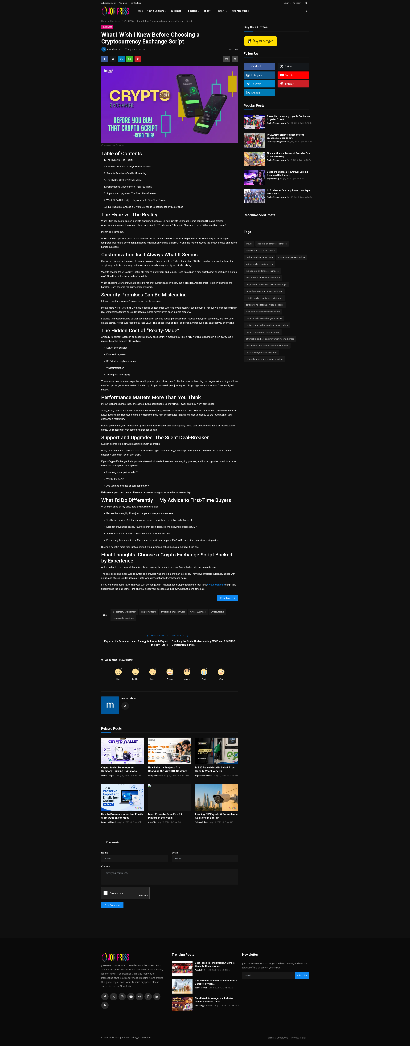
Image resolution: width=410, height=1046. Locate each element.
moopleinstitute (155, 775)
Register (297, 2)
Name (104, 852)
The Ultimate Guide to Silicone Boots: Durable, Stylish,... (216, 982)
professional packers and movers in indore (267, 325)
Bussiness (115, 21)
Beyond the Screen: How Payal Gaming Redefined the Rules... (287, 173)
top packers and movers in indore (262, 270)
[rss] (105, 1005)
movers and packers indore (291, 257)
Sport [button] (207, 11)
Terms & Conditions (277, 1037)
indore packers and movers (259, 264)
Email (175, 852)
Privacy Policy (298, 1037)
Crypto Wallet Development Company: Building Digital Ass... (120, 769)
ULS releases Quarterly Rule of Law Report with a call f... (289, 192)
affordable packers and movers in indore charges (270, 338)
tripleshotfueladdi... (204, 775)
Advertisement (108, 2)
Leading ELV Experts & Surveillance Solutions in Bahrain (216, 816)
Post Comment (112, 905)
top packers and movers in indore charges (266, 284)
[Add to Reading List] (235, 59)
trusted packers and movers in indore (264, 291)
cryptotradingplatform (123, 618)
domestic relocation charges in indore (264, 318)
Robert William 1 (108, 822)
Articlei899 (200, 970)
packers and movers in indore (272, 243)
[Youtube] (131, 996)
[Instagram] (122, 996)
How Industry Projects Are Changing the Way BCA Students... (168, 769)
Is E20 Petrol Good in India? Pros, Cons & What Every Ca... (215, 769)
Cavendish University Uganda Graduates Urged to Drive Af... (288, 118)
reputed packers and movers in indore (264, 359)
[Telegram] (139, 996)
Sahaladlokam (201, 822)
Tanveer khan (201, 987)
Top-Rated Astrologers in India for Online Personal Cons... (214, 1000)
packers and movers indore (259, 257)
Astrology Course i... (204, 1005)
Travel (249, 243)
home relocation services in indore (262, 332)
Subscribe (302, 975)
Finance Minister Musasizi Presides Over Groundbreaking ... (289, 155)
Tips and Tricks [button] (240, 11)
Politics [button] (192, 11)
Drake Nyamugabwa (276, 123)
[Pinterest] (148, 996)
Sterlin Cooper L (108, 775)
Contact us (136, 2)
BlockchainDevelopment (124, 611)
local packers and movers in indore (263, 311)
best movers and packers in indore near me (267, 345)
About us (123, 2)
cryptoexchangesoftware (173, 611)
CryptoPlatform (148, 611)
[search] (306, 11)
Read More (226, 598)
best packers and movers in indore (263, 277)
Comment (106, 866)
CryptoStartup (217, 611)
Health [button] (221, 11)
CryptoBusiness (198, 611)
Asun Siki (152, 822)
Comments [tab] (112, 842)
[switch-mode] (306, 3)
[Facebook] (105, 996)
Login (286, 2)
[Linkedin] (156, 996)
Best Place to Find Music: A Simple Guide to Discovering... (215, 964)
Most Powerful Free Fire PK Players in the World (165, 816)
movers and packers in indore (260, 250)
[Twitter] (113, 996)
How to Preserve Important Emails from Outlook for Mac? (122, 816)
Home (140, 11)
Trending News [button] (155, 11)
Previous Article (159, 635)
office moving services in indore (261, 352)
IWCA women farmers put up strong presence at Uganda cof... (285, 136)
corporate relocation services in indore (264, 304)
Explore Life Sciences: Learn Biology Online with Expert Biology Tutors (136, 643)
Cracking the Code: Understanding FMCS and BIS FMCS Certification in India (203, 643)
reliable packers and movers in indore (264, 298)
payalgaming (273, 178)
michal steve (128, 698)
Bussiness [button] (176, 11)
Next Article (178, 635)
